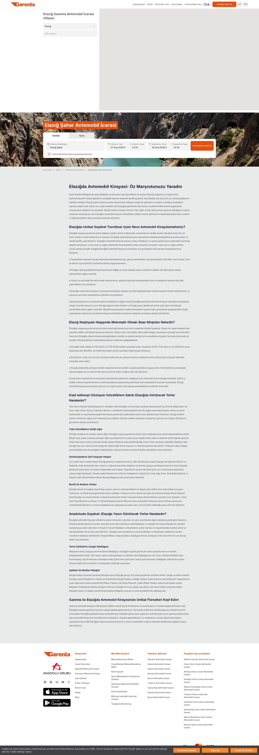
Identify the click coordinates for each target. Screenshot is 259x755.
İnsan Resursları (82, 664)
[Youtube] (63, 682)
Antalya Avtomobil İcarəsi (159, 673)
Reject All (215, 750)
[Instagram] (51, 682)
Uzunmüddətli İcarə (193, 4)
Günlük (56, 135)
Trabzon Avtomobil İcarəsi (160, 683)
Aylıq (81, 135)
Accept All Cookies (243, 750)
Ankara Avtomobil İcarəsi (159, 664)
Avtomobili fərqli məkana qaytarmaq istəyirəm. (72, 154)
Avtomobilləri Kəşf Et (202, 146)
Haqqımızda (80, 659)
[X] (68, 682)
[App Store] (57, 692)
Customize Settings (187, 750)
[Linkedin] (57, 682)
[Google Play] (57, 703)
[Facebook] (45, 682)
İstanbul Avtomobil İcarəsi (160, 659)
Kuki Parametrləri (119, 691)
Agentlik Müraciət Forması (87, 669)
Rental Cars (80, 688)
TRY (245, 4)
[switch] (48, 154)
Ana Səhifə (47, 170)
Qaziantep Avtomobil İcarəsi (161, 688)
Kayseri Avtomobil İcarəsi (159, 692)
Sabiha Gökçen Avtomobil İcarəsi (199, 659)
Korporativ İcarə (162, 4)
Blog (77, 697)
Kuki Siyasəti (117, 671)
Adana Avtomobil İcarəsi (159, 669)
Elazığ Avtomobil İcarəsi (74, 170)
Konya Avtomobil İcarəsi (159, 697)
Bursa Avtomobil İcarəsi (158, 678)
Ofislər (150, 4)
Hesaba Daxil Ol (224, 4)
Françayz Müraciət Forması (87, 673)
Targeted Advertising (121, 704)
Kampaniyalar (139, 4)
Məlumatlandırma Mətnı (122, 659)
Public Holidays (82, 683)
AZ (239, 4)
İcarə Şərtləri (176, 4)
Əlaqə (77, 692)
